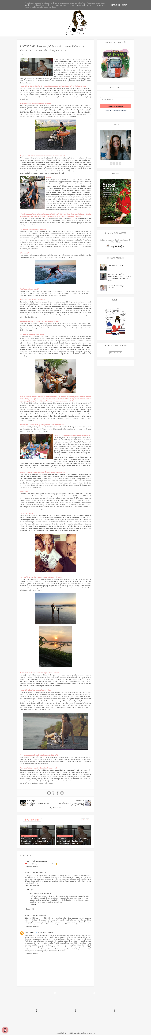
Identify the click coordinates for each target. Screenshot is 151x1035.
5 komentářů (56, 808)
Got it (124, 5)
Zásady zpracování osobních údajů (116, 110)
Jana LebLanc (30, 932)
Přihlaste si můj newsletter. (115, 106)
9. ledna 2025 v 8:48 (44, 893)
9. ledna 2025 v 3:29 (39, 872)
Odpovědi (30, 890)
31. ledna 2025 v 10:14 (45, 932)
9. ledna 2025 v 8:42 (39, 915)
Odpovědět (28, 867)
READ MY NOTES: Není (115, 265)
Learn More (115, 5)
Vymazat (36, 867)
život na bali (32, 819)
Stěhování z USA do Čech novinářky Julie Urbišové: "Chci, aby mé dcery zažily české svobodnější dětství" (119, 277)
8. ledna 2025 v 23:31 (40, 861)
